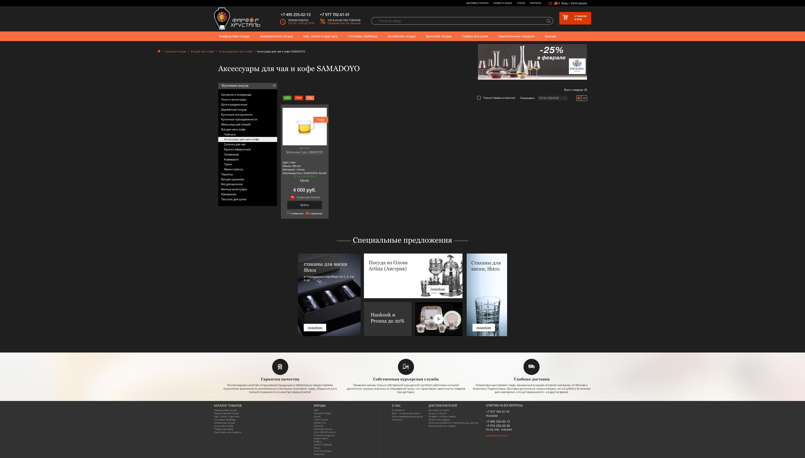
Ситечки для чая (234, 144)
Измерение (228, 194)
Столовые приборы (362, 36)
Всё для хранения (232, 179)
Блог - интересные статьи (406, 413)
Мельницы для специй (236, 124)
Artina (317, 416)
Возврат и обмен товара (442, 416)
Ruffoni (318, 441)
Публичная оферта (439, 419)
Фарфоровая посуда (234, 36)
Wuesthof (319, 454)
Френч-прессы (233, 169)
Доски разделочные (234, 104)
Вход (564, 3)
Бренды (550, 36)
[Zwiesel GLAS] (532, 61)
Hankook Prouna (323, 429)
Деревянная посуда (234, 109)
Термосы (227, 174)
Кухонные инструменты (237, 114)
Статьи (521, 2)
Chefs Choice (321, 419)
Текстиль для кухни (233, 199)
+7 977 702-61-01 (498, 412)
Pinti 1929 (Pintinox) (325, 432)
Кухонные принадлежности (239, 119)
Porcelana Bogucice (324, 435)
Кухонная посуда (439, 36)
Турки (228, 164)
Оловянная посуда (401, 36)
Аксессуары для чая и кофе (235, 51)
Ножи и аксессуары (234, 99)
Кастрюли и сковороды (236, 94)
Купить (304, 205)
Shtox (317, 447)
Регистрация (579, 3)
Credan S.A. (320, 422)
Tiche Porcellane (322, 451)
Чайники (230, 134)
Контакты (535, 2)
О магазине (398, 410)
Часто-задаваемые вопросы (407, 416)
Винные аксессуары (234, 189)
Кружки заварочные (237, 149)
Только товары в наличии (499, 97)
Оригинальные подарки (516, 36)
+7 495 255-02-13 (498, 421)
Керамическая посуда (276, 36)
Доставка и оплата (477, 2)
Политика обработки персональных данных (453, 422)
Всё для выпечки (232, 184)
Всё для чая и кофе (202, 51)
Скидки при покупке (308, 197)
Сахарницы (231, 154)
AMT (316, 410)
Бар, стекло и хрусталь (320, 36)
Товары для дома (475, 36)
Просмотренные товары (442, 425)
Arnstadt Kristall (322, 413)
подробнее (315, 327)
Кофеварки (231, 159)
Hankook (319, 425)
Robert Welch (321, 438)
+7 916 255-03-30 (498, 426)
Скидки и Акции (502, 2)
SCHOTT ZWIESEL (323, 444)
